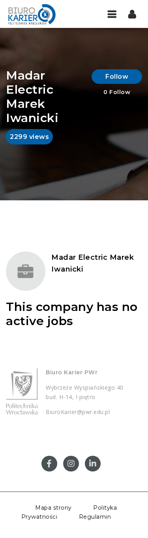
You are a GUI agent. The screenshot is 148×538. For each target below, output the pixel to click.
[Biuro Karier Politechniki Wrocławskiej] (39, 14)
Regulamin (95, 516)
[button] (132, 14)
